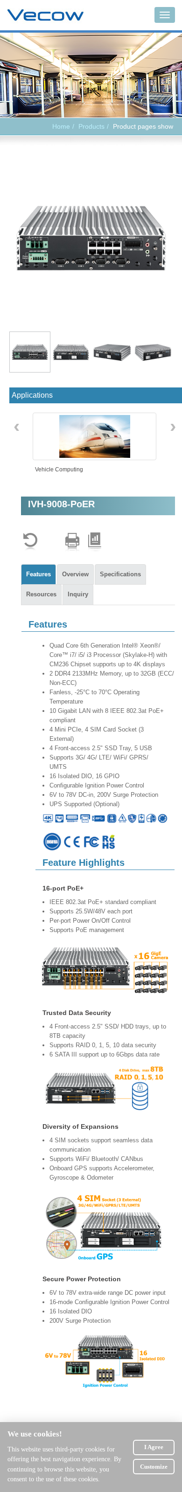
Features (38, 574)
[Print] (72, 542)
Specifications (120, 574)
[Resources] (94, 542)
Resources (41, 594)
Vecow (45, 15)
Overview (75, 574)
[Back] (30, 542)
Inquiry (78, 594)
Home (61, 126)
